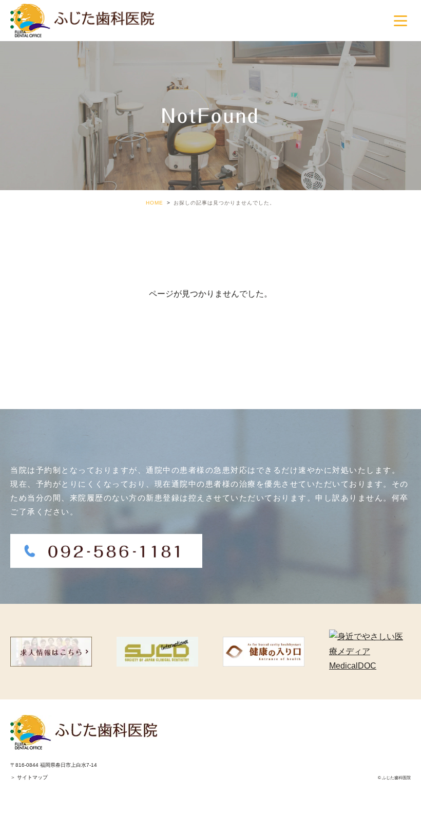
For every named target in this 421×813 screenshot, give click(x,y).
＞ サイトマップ (29, 777)
